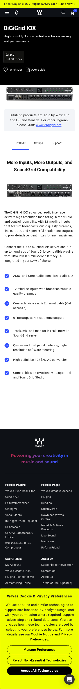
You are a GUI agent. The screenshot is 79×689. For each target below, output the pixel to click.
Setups (38, 143)
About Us (47, 576)
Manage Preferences (39, 650)
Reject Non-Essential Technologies (39, 660)
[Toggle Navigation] (7, 12)
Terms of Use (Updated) (56, 583)
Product (20, 142)
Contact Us (48, 571)
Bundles (46, 503)
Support (56, 143)
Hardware (47, 541)
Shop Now (66, 3)
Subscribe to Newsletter (57, 564)
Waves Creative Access (56, 491)
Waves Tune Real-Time (20, 491)
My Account (13, 564)
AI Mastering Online (18, 583)
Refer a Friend (50, 547)
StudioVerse (49, 508)
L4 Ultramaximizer (17, 503)
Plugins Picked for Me (19, 576)
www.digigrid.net (48, 125)
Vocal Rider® (13, 515)
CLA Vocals (12, 527)
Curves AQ (12, 496)
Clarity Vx (11, 508)
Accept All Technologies (39, 671)
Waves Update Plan (18, 571)
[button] (69, 679)
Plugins (46, 496)
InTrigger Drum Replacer (21, 520)
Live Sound (48, 535)
